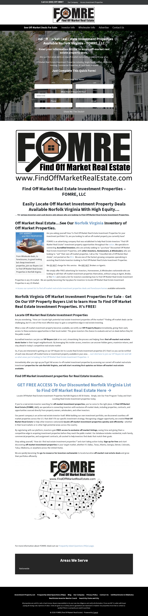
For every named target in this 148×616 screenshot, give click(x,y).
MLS (72, 257)
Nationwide (24, 568)
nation (111, 244)
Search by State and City (89, 598)
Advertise (104, 27)
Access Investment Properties (91, 2)
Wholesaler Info (87, 27)
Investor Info (68, 27)
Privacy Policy (92, 595)
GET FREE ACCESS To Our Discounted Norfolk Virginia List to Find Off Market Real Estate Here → (74, 388)
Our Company (73, 2)
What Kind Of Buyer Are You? (74, 91)
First (53, 82)
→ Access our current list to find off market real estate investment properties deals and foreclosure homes (61, 288)
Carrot (95, 612)
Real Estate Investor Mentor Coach (63, 598)
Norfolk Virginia (89, 223)
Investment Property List (25, 595)
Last (94, 82)
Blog (69, 595)
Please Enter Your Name (74, 79)
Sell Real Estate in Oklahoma (122, 595)
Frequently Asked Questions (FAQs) (51, 595)
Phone (53, 101)
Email (94, 101)
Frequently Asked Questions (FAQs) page (76, 545)
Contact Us (118, 27)
